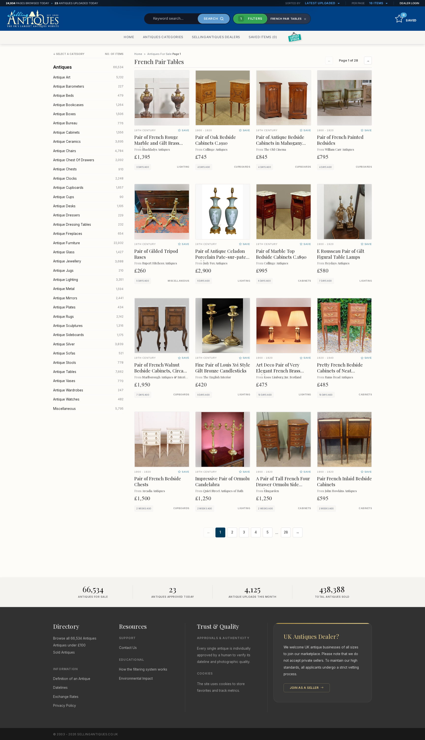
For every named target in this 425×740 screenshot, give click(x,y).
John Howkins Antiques (341, 491)
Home (138, 54)
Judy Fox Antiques (215, 263)
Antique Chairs (88, 151)
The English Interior (217, 377)
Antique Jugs (88, 271)
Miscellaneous (88, 409)
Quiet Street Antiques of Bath (223, 491)
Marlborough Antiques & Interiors (166, 377)
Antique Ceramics (88, 142)
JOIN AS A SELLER (304, 688)
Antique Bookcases (88, 105)
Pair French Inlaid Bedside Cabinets (344, 481)
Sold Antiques (64, 652)
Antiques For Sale (159, 54)
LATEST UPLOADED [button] (320, 3)
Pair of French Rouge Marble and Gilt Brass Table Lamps (156, 143)
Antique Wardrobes (88, 390)
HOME (129, 37)
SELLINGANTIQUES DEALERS (216, 37)
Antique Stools (88, 363)
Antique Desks (88, 206)
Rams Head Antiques (339, 377)
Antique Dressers (88, 215)
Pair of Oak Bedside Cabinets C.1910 (215, 140)
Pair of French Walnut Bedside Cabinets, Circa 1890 (158, 371)
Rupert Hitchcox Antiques (159, 263)
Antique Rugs (88, 317)
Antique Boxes (88, 114)
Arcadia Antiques (153, 491)
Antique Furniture (88, 243)
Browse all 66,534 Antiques (74, 638)
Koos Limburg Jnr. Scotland (282, 377)
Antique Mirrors (88, 298)
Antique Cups (88, 197)
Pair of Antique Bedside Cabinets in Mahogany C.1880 (280, 143)
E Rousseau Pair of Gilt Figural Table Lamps (340, 254)
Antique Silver (88, 344)
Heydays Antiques (337, 263)
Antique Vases (88, 381)
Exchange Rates (65, 697)
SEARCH (211, 18)
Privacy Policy (64, 706)
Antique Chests (88, 169)
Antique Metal (88, 289)
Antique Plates (88, 307)
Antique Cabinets (88, 132)
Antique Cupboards (88, 188)
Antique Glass (88, 252)
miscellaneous (178, 281)
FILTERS (251, 18)
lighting (183, 167)
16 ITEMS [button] (376, 3)
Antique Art (88, 77)
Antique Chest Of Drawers (88, 160)
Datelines (60, 688)
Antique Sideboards (88, 335)
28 (286, 532)
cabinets (304, 281)
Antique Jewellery (88, 261)
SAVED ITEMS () (263, 37)
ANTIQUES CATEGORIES (163, 37)
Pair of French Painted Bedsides (340, 140)
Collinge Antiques (215, 149)
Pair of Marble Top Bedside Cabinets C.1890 (281, 254)
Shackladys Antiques (156, 149)
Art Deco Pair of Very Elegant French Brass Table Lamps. (278, 371)
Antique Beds (88, 95)
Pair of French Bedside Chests (157, 481)
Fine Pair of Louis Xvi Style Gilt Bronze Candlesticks (222, 368)
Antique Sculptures (88, 326)
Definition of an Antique (71, 679)
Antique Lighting (88, 280)
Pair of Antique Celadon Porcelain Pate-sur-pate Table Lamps (220, 257)
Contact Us (128, 648)
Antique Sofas (88, 353)
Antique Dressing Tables (88, 224)
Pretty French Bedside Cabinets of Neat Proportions (340, 371)
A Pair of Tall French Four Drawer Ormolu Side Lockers (283, 484)
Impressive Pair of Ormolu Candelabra (222, 481)
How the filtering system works (143, 669)
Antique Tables (88, 372)
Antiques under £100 (69, 645)
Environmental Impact (136, 678)
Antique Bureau (88, 123)
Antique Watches (88, 399)
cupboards (242, 167)
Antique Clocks (88, 178)
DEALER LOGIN (409, 3)
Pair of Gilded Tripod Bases (156, 254)
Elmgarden (271, 491)
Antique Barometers (88, 86)
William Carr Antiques (339, 149)
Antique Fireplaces (88, 234)
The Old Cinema (275, 149)
